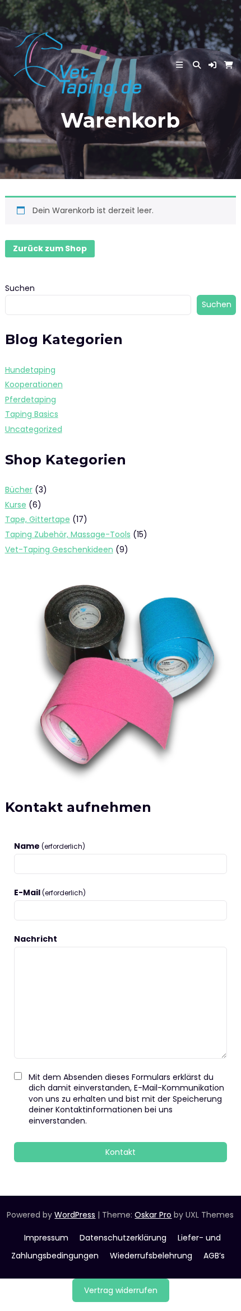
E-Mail (50, 892)
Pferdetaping (30, 399)
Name (49, 846)
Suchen (20, 288)
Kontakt (120, 1152)
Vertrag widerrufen (120, 1290)
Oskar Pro (153, 1214)
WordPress (74, 1214)
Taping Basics (31, 414)
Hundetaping (30, 369)
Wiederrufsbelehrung (151, 1255)
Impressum (46, 1237)
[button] (212, 65)
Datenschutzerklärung (123, 1237)
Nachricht (35, 939)
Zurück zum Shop (50, 248)
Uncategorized (33, 429)
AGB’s (214, 1255)
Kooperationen (34, 384)
